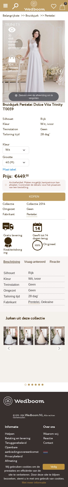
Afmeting (11, 461)
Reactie (48, 438)
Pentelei (32, 214)
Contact (48, 443)
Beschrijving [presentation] (11, 261)
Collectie (8, 204)
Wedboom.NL (34, 415)
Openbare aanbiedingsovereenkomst (22, 449)
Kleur (6, 124)
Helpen (9, 434)
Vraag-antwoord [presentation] (35, 261)
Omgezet (9, 209)
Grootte (8, 157)
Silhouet (8, 119)
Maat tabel (9, 169)
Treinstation (10, 129)
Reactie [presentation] (55, 261)
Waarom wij (51, 434)
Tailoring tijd (11, 134)
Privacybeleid (13, 456)
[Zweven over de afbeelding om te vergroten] (33, 61)
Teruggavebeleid (15, 443)
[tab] (13, 262)
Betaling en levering (17, 438)
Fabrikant (9, 214)
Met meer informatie (34, 482)
